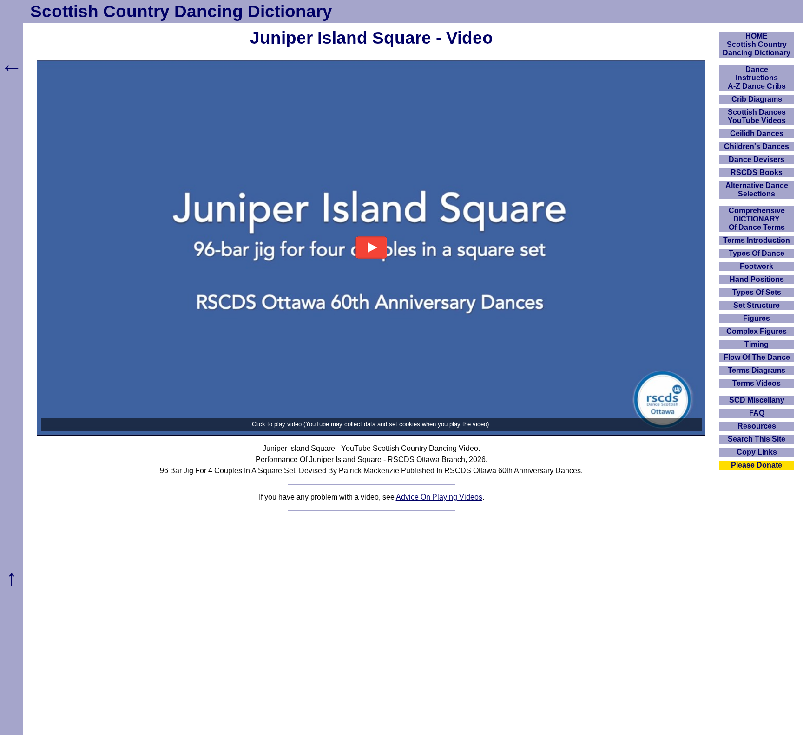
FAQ (756, 413)
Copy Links (757, 452)
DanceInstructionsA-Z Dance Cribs (757, 77)
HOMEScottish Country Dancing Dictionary (756, 44)
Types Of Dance (756, 253)
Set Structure (756, 305)
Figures (756, 318)
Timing (756, 344)
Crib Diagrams (756, 99)
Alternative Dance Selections (756, 190)
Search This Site (756, 439)
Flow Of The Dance (757, 357)
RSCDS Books (757, 172)
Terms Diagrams (756, 370)
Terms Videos (756, 383)
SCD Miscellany (756, 400)
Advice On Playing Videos (439, 497)
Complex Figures (756, 331)
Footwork (756, 266)
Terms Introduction (756, 240)
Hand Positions (757, 279)
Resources (756, 426)
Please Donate (756, 465)
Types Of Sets (756, 292)
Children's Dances (756, 146)
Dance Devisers (756, 159)
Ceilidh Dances (756, 133)
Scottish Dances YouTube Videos (757, 116)
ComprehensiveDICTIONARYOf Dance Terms (757, 219)
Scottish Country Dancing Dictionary (181, 11)
